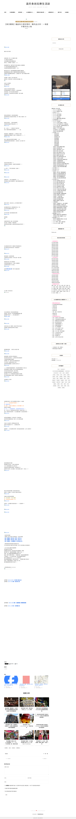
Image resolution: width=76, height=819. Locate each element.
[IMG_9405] (6, 353)
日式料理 (58, 380)
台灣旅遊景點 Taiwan (57, 119)
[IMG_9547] (6, 500)
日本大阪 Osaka (56, 169)
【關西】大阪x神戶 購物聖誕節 (59, 172)
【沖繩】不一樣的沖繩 (57, 196)
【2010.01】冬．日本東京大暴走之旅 (14, 580)
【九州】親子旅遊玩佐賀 (58, 192)
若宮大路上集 (9, 268)
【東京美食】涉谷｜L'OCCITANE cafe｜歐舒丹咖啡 (26, 726)
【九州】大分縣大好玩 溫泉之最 (59, 189)
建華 (64, 378)
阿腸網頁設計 (41, 814)
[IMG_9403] (6, 329)
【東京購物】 (19, 21)
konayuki (62, 369)
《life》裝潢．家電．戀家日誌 (59, 221)
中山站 (58, 374)
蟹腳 (65, 385)
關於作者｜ (60, 12)
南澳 (57, 376)
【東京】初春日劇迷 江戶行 (58, 149)
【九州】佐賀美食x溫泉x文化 (59, 180)
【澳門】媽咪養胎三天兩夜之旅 (59, 204)
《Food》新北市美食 (57, 115)
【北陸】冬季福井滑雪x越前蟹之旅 (60, 159)
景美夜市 (62, 380)
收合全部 (58, 108)
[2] (5, 218)
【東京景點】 (56, 135)
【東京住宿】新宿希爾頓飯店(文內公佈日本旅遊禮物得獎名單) (42, 710)
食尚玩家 (59, 387)
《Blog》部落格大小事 (57, 111)
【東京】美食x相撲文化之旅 (58, 152)
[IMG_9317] (6, 470)
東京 (69, 380)
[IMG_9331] (6, 182)
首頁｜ (5, 12)
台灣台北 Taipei (56, 112)
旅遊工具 (54, 380)
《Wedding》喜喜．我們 (58, 223)
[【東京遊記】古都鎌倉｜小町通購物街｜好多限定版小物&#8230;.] (11, 680)
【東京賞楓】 (56, 143)
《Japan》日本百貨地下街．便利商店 (60, 124)
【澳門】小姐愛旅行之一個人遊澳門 (60, 203)
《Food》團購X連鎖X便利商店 (59, 118)
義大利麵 (54, 385)
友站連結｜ (67, 12)
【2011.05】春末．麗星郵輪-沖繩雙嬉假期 (17, 602)
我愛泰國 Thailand (56, 213)
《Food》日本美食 (56, 121)
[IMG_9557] (6, 532)
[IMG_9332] (6, 204)
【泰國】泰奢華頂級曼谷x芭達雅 (59, 207)
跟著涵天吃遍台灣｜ (41, 12)
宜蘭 (57, 378)
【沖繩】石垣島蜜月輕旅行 (58, 197)
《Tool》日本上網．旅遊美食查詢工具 (61, 125)
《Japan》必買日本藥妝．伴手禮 (59, 122)
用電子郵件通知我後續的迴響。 (11, 788)
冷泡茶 (64, 374)
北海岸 (68, 374)
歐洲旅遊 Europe (56, 217)
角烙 (68, 385)
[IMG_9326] (6, 169)
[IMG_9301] (6, 94)
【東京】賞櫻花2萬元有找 (58, 155)
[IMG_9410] (6, 376)
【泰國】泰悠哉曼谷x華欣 (58, 211)
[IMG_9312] (6, 142)
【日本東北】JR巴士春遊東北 (59, 129)
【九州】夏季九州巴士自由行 (59, 187)
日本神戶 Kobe (56, 170)
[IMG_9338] (6, 214)
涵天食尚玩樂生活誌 (38, 3)
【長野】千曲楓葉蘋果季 (58, 160)
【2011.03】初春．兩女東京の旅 (14, 581)
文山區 (68, 378)
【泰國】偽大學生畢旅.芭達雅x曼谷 (60, 206)
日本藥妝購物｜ (13, 12)
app (58, 369)
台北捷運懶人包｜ (30, 12)
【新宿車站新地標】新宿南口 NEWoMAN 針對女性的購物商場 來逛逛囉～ (41, 726)
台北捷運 (61, 376)
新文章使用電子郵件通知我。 (11, 791)
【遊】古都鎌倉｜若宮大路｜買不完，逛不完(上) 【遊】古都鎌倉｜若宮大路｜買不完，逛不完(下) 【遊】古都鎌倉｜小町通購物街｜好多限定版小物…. (13, 540)
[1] (5, 80)
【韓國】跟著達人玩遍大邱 (58, 200)
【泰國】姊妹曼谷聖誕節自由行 (59, 210)
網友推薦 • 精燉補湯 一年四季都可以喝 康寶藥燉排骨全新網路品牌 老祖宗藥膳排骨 (11, 710)
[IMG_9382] (6, 323)
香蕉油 (63, 387)
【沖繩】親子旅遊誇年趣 (58, 199)
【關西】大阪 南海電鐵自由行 (59, 176)
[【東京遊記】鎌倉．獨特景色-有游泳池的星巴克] (26, 680)
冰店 (61, 374)
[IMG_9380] (7, 316)
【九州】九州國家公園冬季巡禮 (59, 190)
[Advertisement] (26, 37)
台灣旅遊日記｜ (51, 12)
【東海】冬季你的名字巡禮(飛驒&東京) (61, 163)
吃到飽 (65, 376)
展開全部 (53, 108)
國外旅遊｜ (20, 12)
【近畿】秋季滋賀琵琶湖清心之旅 (60, 165)
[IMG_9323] (6, 125)
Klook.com (54, 232)
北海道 (54, 376)
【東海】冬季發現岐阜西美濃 (59, 162)
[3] (5, 225)
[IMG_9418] (6, 426)
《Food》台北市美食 (57, 114)
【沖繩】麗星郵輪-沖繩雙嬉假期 (59, 193)
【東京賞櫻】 (56, 139)
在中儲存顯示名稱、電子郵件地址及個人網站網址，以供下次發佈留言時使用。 (23, 785)
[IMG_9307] (7, 74)
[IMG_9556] (6, 512)
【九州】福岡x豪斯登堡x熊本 (59, 182)
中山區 (54, 374)
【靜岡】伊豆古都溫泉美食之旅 (59, 156)
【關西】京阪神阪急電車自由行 (59, 175)
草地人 (58, 385)
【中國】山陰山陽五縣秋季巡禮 (59, 177)
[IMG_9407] (6, 365)
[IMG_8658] (6, 259)
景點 (66, 380)
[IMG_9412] (26, 391)
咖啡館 (68, 376)
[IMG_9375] (6, 253)
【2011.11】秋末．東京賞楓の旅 (14, 605)
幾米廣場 (61, 378)
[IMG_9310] (6, 86)
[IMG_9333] (6, 210)
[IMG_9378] (6, 270)
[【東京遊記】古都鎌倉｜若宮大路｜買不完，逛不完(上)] (41, 680)
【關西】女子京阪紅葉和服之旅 (59, 173)
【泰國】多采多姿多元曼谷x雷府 (59, 209)
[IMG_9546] (6, 493)
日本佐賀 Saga (56, 179)
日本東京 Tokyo (56, 132)
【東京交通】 (56, 142)
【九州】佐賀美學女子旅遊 (58, 186)
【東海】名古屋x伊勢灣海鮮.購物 (60, 166)
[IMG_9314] (6, 165)
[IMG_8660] (6, 266)
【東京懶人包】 (57, 136)
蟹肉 (62, 385)
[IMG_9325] (7, 136)
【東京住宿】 (56, 141)
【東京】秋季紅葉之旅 (28, 21)
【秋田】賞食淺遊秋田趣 (58, 131)
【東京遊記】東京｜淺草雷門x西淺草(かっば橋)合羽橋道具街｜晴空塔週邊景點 (11, 726)
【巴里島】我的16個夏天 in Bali (59, 216)
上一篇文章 (8, 758)
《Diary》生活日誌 (57, 220)
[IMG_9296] (6, 47)
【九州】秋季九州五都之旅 (58, 183)
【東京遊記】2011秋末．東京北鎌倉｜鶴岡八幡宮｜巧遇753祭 (41, 742)
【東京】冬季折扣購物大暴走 (59, 146)
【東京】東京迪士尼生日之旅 (59, 153)
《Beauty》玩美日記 (57, 109)
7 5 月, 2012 (35, 21)
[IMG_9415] (6, 420)
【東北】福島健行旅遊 (57, 126)
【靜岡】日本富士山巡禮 (58, 158)
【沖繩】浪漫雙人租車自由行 (59, 194)
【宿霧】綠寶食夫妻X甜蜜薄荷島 (59, 214)
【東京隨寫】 (56, 145)
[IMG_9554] (6, 509)
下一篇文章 (44, 758)
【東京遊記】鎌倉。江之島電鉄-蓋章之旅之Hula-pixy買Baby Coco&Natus (27, 742)
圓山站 (54, 378)
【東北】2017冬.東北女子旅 (58, 128)
